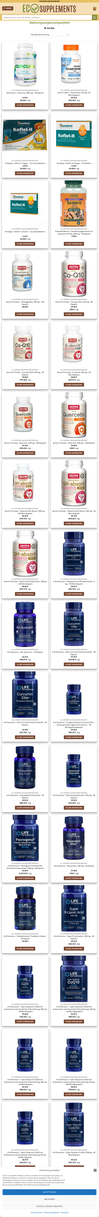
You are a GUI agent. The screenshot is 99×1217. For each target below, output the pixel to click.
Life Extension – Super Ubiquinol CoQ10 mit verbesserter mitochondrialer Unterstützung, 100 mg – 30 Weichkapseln (25, 1009)
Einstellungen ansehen (49, 1206)
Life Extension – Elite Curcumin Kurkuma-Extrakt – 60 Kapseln (25, 723)
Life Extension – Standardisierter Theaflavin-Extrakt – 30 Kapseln (25, 937)
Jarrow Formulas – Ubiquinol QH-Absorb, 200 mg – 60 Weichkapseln (74, 512)
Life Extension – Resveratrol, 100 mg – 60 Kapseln (74, 866)
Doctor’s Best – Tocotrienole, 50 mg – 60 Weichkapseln (74, 93)
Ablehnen (49, 1199)
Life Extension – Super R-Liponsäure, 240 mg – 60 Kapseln (74, 937)
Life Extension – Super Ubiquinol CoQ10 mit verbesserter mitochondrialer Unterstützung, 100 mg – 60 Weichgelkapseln (74, 1009)
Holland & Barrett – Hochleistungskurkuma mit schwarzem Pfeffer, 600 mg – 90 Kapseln (74, 232)
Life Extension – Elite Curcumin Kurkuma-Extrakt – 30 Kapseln (74, 653)
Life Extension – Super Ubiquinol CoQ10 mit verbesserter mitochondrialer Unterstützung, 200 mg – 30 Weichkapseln (25, 1081)
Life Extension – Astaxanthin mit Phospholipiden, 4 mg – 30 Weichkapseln (74, 582)
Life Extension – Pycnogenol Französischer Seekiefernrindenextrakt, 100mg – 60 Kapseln (25, 867)
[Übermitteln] (94, 17)
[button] (95, 1170)
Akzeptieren (49, 1192)
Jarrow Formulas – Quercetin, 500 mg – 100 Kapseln (25, 443)
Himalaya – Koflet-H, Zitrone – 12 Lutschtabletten (25, 231)
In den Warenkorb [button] (25, 105)
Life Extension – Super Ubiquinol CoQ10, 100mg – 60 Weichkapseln (74, 1153)
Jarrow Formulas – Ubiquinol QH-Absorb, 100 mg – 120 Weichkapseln (25, 512)
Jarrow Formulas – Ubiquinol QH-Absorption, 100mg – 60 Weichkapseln (25, 582)
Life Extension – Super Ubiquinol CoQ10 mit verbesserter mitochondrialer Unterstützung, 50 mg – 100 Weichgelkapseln (74, 1081)
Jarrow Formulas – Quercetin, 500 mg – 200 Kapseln (74, 443)
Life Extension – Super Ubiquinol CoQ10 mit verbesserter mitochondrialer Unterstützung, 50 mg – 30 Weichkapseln (25, 1154)
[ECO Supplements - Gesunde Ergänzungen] (49, 8)
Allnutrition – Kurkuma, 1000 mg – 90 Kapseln (25, 93)
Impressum (64, 1212)
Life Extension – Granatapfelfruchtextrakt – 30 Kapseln (25, 796)
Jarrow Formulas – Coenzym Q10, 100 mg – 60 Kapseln (74, 303)
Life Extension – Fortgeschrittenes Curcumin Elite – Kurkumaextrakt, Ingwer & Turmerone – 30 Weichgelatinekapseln (74, 724)
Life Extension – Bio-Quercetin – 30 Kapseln (25, 652)
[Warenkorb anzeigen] (95, 8)
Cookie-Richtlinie (37, 1212)
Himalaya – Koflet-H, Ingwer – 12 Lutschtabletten (25, 163)
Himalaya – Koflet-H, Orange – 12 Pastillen (74, 163)
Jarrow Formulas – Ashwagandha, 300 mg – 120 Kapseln (25, 303)
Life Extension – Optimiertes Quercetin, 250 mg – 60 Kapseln (74, 796)
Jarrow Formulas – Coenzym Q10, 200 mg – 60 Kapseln (25, 373)
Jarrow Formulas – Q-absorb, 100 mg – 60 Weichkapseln (74, 373)
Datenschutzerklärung (51, 1212)
